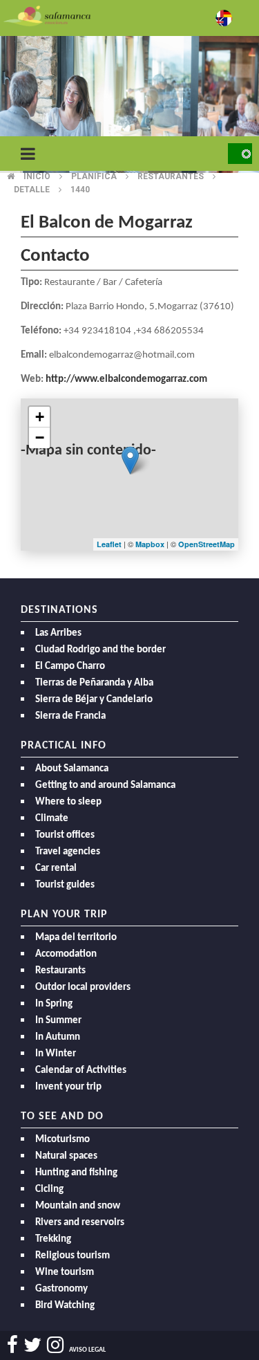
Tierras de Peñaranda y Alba (94, 683)
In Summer (58, 1021)
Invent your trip (68, 1087)
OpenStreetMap (206, 544)
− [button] (39, 437)
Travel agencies (67, 852)
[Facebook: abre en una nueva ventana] (12, 1345)
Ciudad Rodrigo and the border (100, 650)
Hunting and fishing (76, 1173)
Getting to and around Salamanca (105, 785)
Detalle (32, 189)
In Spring (54, 1004)
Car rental (56, 868)
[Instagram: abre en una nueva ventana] (55, 1345)
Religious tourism (72, 1256)
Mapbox (150, 544)
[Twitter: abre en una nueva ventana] (32, 1345)
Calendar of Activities (80, 1070)
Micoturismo (62, 1139)
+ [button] (39, 416)
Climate (51, 819)
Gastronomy (61, 1289)
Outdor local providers (83, 987)
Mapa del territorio (76, 937)
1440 (80, 189)
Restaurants (60, 971)
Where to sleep (68, 802)
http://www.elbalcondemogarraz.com (126, 379)
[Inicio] (47, 15)
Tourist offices (65, 835)
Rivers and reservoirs (79, 1222)
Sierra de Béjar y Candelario (94, 700)
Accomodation (66, 954)
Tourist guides (65, 885)
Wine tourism (64, 1272)
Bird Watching (65, 1306)
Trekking (53, 1239)
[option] (129, 104)
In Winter (55, 1054)
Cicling (49, 1189)
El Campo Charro (70, 666)
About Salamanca (71, 769)
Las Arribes (58, 633)
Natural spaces (66, 1156)
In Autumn (57, 1037)
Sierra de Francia (70, 716)
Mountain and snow (77, 1206)
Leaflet (109, 544)
